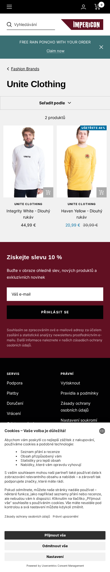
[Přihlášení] (83, 7)
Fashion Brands (25, 68)
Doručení (15, 403)
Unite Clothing (28, 204)
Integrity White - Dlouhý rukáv (28, 213)
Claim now (56, 51)
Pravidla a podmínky (79, 393)
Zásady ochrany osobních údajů (76, 406)
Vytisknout (70, 382)
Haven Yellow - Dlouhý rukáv (81, 213)
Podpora (15, 382)
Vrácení (14, 413)
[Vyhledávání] (46, 24)
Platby (13, 393)
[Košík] (97, 7)
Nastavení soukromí (79, 420)
